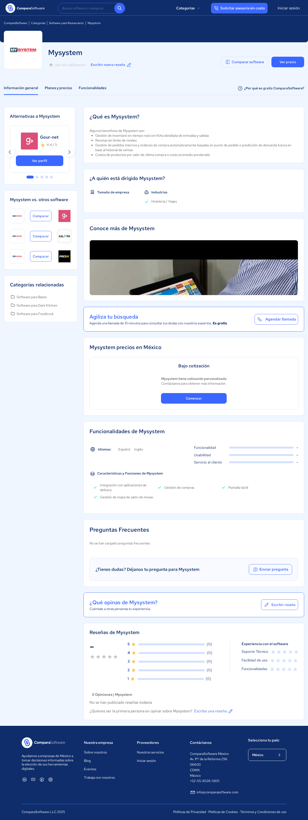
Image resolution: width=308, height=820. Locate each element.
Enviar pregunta (273, 569)
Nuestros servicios (150, 752)
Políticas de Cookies (223, 812)
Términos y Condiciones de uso (263, 812)
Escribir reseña (283, 605)
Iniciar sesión (289, 8)
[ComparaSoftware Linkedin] (24, 779)
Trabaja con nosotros (99, 777)
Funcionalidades (92, 88)
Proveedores (148, 742)
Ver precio (288, 62)
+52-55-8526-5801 (204, 781)
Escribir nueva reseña (108, 64)
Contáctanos (201, 742)
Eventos (90, 769)
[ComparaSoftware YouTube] (33, 779)
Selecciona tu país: (264, 740)
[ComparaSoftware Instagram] (50, 779)
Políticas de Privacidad (189, 812)
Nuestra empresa (98, 742)
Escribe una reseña (210, 711)
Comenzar (194, 398)
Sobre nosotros (95, 752)
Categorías (185, 8)
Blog (87, 760)
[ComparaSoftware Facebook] (42, 779)
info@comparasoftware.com (217, 792)
